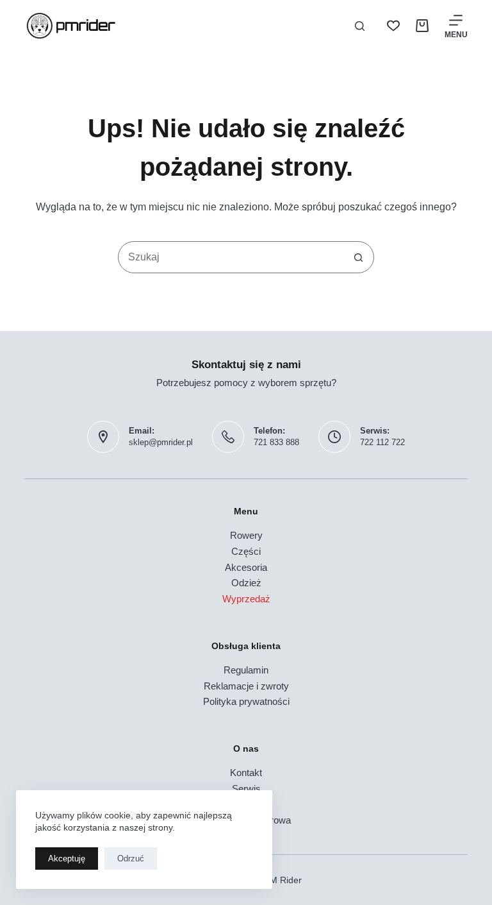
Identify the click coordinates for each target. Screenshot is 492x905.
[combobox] (231, 257)
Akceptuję (66, 858)
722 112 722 (382, 442)
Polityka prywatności (246, 701)
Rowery (246, 535)
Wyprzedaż (246, 598)
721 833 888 (276, 442)
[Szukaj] (360, 26)
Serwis (246, 788)
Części (246, 551)
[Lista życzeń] (393, 25)
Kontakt (246, 772)
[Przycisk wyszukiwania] (358, 257)
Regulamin (246, 669)
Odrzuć (130, 858)
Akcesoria (246, 567)
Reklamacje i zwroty (246, 686)
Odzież (246, 582)
